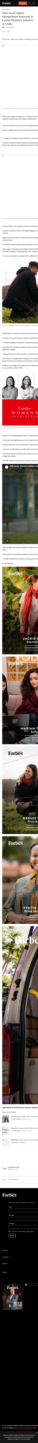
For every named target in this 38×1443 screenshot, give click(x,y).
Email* (10, 1207)
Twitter (16, 1276)
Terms (24, 1231)
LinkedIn (8, 1276)
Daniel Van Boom (16, 1119)
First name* (11, 1215)
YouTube (21, 1276)
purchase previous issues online (26, 1428)
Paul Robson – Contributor (18, 1142)
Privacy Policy (30, 1231)
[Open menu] (33, 3)
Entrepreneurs (14, 1179)
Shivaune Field (10, 27)
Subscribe (23, 3)
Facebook (3, 1276)
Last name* (11, 1223)
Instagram (12, 1276)
